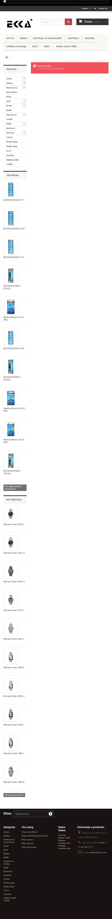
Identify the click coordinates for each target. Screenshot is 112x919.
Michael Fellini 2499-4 (14, 696)
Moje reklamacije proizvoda (35, 835)
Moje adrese (27, 843)
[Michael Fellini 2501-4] (11, 571)
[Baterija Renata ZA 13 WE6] (11, 307)
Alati (35, 46)
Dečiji (8, 96)
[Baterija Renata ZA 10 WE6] (11, 429)
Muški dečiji (11, 146)
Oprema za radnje (16, 46)
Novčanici (73, 38)
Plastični (10, 155)
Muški (9, 110)
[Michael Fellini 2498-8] (11, 771)
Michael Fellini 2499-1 (14, 753)
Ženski (9, 105)
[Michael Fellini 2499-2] (11, 714)
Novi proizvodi (14, 499)
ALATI (9, 150)
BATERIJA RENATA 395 (14, 348)
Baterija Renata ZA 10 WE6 (14, 441)
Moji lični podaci (29, 847)
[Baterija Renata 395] (11, 338)
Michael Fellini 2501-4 (14, 581)
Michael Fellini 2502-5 (14, 524)
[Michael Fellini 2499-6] (11, 657)
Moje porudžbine (29, 832)
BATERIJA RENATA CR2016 (12, 472)
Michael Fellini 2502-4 (14, 553)
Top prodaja (12, 175)
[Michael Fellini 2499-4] (11, 686)
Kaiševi (23, 38)
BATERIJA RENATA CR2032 (12, 287)
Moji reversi (27, 839)
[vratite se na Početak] (6, 57)
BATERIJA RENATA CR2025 (12, 378)
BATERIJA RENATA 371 (14, 257)
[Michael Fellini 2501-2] (11, 600)
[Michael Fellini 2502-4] (11, 542)
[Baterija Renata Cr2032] (11, 275)
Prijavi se (103, 8)
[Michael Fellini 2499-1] (11, 743)
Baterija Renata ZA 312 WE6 (14, 409)
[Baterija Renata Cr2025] (11, 366)
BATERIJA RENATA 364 (14, 228)
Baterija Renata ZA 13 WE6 (14, 318)
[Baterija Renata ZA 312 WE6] (11, 398)
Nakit (47, 46)
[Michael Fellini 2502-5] (11, 514)
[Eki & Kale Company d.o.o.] (20, 24)
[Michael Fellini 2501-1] (11, 628)
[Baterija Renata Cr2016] (11, 460)
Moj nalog (27, 827)
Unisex (9, 137)
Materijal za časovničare (47, 38)
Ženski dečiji (12, 141)
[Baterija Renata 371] (11, 247)
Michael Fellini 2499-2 (14, 724)
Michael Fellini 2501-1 (14, 638)
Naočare (90, 38)
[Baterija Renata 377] (11, 189)
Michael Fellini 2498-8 (14, 782)
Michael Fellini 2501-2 (14, 610)
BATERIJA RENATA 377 (14, 200)
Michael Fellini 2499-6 (14, 667)
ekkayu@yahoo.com (98, 852)
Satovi (10, 38)
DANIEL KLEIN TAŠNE (66, 46)
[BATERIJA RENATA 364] (11, 218)
